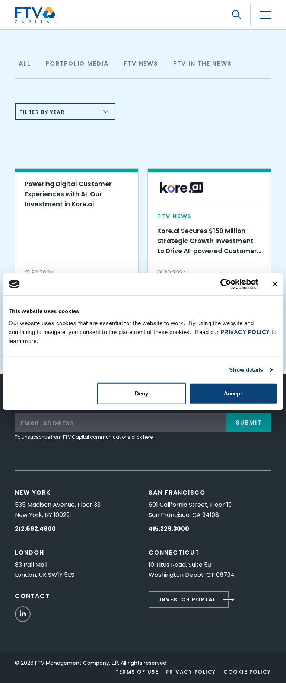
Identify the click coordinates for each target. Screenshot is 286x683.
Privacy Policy (191, 672)
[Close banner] (274, 284)
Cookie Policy (247, 672)
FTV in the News (202, 63)
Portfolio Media (76, 63)
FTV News (141, 63)
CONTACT (32, 596)
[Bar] (265, 15)
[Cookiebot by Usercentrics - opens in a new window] (225, 284)
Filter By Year (42, 112)
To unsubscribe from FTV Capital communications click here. (84, 437)
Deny (141, 393)
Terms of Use (136, 672)
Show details (246, 369)
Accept (233, 393)
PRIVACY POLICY (245, 331)
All (25, 63)
